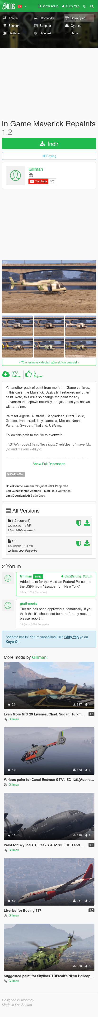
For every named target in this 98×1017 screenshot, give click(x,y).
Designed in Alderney (18, 1000)
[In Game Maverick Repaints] (49, 286)
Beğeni (38, 376)
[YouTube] (30, 174)
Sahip (38, 576)
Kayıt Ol (12, 641)
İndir (52, 143)
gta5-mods (28, 603)
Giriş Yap (71, 636)
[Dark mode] (84, 6)
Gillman (35, 169)
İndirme (16, 376)
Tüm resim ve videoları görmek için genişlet (49, 362)
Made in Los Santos (17, 1004)
